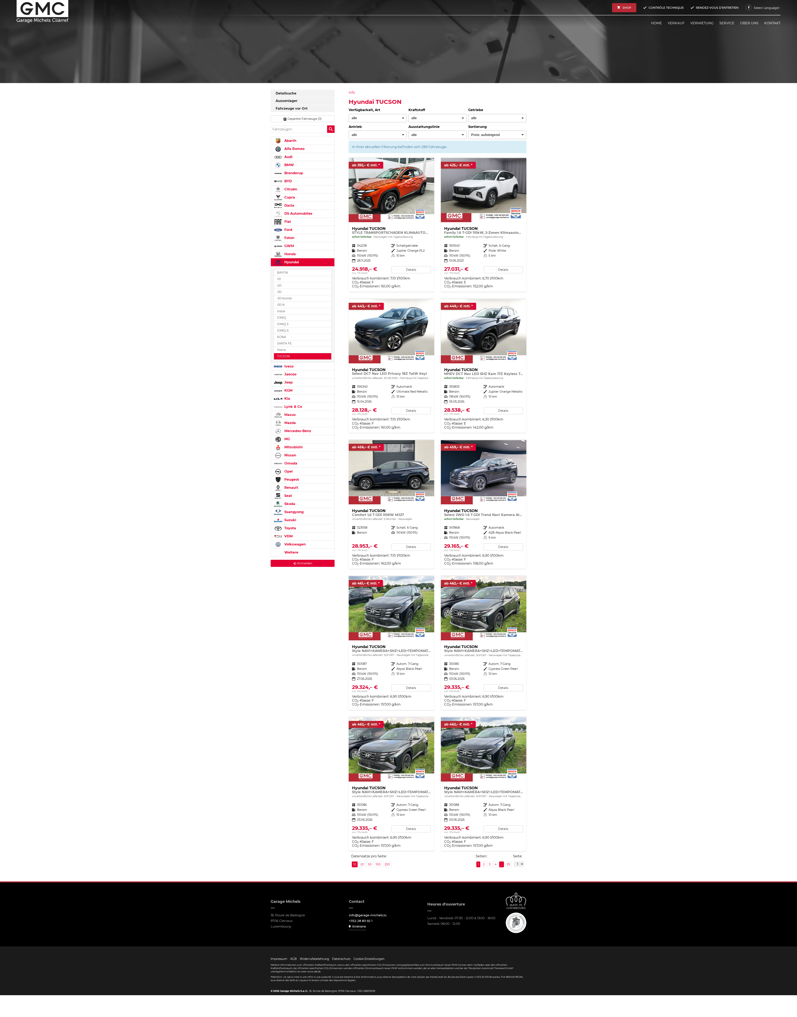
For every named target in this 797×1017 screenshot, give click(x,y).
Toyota (289, 528)
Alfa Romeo (293, 149)
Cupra (289, 197)
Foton (288, 238)
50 (370, 864)
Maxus (289, 415)
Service (726, 23)
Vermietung (702, 23)
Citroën (290, 189)
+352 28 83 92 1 (361, 921)
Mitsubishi (293, 447)
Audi (287, 157)
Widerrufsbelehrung (314, 959)
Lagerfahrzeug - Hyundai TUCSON (391, 225)
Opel (288, 471)
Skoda (289, 504)
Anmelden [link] (304, 563)
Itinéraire (359, 926)
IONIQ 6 (283, 330)
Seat (287, 496)
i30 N (281, 305)
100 (378, 864)
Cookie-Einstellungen (368, 959)
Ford (287, 230)
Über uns (749, 23)
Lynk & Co (292, 407)
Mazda (289, 423)
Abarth (289, 141)
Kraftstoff (416, 110)
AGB (293, 959)
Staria (281, 350)
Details (411, 270)
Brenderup (293, 173)
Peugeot (291, 480)
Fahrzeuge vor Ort (292, 108)
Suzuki (289, 520)
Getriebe (475, 110)
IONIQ (281, 318)
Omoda (290, 463)
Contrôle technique (666, 8)
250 (387, 864)
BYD (287, 181)
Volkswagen (294, 544)
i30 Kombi (284, 298)
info (352, 92)
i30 (279, 292)
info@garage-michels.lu (367, 915)
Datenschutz (341, 959)
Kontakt (772, 23)
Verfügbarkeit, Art (364, 110)
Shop (626, 8)
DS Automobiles (297, 214)
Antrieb (355, 127)
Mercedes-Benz (297, 431)
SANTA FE (284, 343)
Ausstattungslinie (424, 127)
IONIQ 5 (282, 324)
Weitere (290, 552)
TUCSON (283, 356)
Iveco (288, 366)
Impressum (279, 959)
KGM (287, 390)
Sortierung (477, 127)
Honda (289, 254)
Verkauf (676, 23)
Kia (286, 399)
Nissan (289, 455)
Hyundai (291, 262)
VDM (288, 536)
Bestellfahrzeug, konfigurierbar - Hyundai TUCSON (391, 504)
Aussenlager (286, 101)
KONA (281, 337)
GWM (288, 246)
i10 (279, 279)
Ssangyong (293, 512)
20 (362, 864)
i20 (279, 285)
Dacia (288, 205)
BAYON (282, 272)
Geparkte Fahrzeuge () (304, 119)
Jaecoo (289, 374)
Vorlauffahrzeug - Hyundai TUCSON (391, 366)
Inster (281, 311)
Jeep (288, 382)
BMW (288, 165)
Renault (290, 488)
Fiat (287, 222)
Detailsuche (286, 93)
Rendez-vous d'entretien (717, 8)
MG (286, 439)
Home (656, 23)
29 (508, 864)
